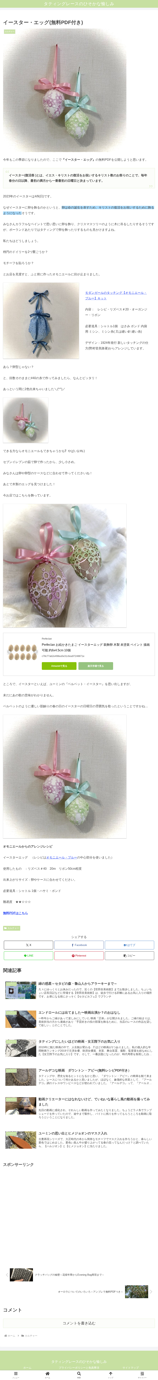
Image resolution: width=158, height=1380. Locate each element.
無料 (7, 913)
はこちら (19, 913)
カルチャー (13, 928)
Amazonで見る (59, 666)
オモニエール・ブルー (61, 857)
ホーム (27, 1367)
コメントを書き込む (79, 1323)
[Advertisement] (79, 1213)
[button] (129, 955)
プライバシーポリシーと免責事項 (79, 1367)
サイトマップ (131, 1367)
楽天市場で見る (96, 666)
